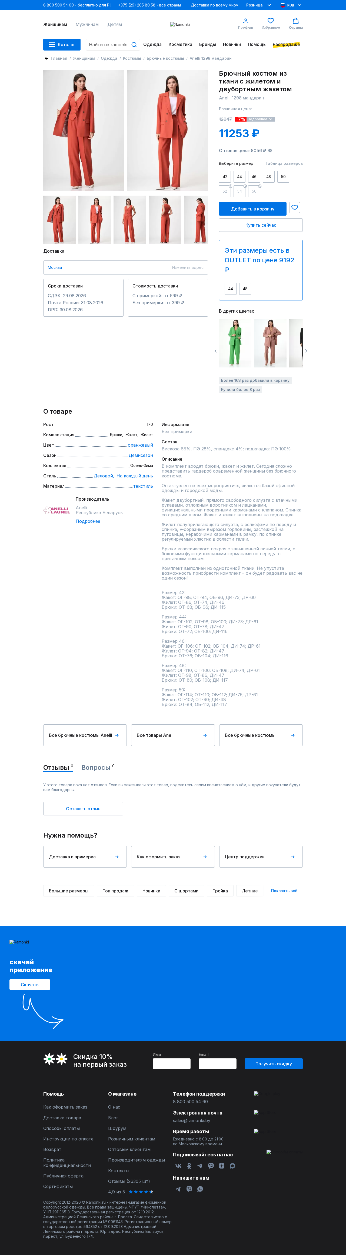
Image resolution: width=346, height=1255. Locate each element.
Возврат (52, 1149)
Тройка (220, 890)
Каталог (66, 44)
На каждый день (135, 475)
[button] (294, 207)
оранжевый (140, 445)
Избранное (271, 27)
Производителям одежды (136, 1160)
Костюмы (132, 58)
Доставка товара (62, 1117)
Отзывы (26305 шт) (129, 1181)
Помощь (257, 44)
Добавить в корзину (252, 209)
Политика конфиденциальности (67, 1162)
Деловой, (104, 475)
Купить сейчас (260, 225)
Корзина (296, 27)
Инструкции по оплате (68, 1139)
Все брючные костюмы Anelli (80, 735)
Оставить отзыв (83, 808)
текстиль (143, 486)
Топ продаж (115, 890)
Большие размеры (68, 890)
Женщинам (55, 24)
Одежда (152, 44)
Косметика (180, 44)
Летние (250, 890)
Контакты (118, 1170)
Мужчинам (87, 24)
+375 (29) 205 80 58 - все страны (149, 5)
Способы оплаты (61, 1128)
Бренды (207, 44)
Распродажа (286, 44)
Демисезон (141, 455)
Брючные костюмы (165, 58)
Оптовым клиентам (129, 1149)
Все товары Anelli (156, 735)
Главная (59, 58)
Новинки (232, 44)
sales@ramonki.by (191, 1120)
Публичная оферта (63, 1176)
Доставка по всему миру (214, 5)
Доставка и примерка (72, 856)
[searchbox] (113, 45)
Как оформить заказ (158, 856)
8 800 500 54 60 (190, 1101)
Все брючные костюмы (250, 735)
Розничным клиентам (131, 1139)
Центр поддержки (245, 856)
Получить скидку (273, 1063)
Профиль (245, 27)
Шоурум (117, 1128)
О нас (114, 1107)
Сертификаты (58, 1186)
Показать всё (284, 890)
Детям (114, 24)
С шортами (186, 890)
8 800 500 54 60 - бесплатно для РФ (77, 5)
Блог (113, 1117)
